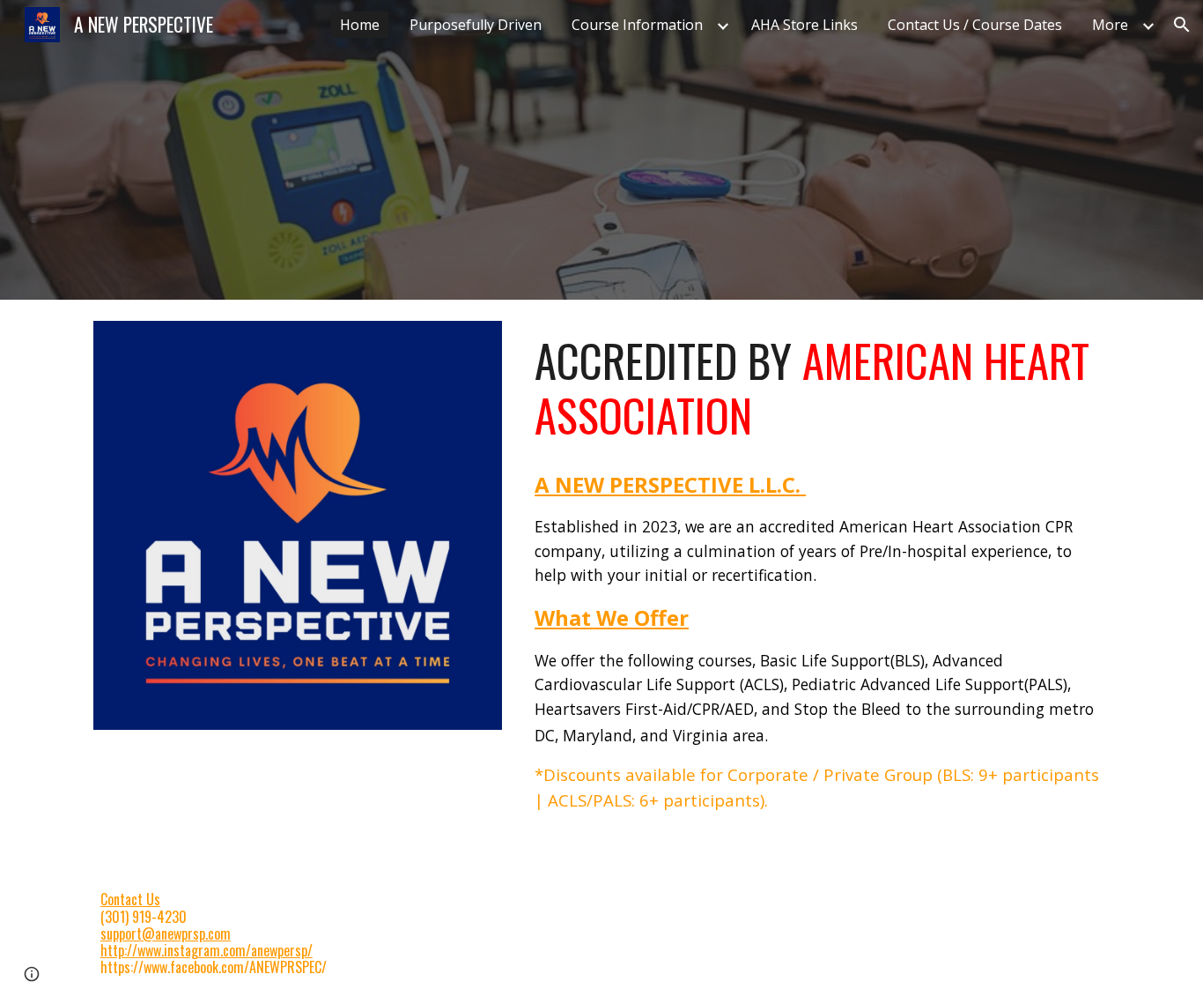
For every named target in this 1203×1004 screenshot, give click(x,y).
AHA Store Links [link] (804, 24)
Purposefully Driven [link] (476, 24)
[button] (1182, 25)
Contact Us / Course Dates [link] (975, 24)
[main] (819, 388)
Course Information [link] (637, 24)
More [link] (1110, 24)
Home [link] (360, 24)
